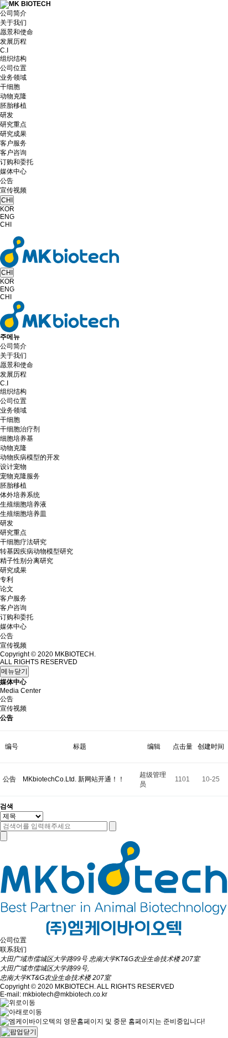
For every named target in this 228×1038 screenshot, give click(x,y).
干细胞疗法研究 (23, 542)
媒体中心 (13, 171)
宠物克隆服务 (20, 476)
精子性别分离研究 (26, 561)
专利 (6, 579)
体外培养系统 (20, 495)
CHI (7, 200)
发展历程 (13, 41)
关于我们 (13, 23)
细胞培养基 (16, 438)
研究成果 (13, 134)
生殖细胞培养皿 (23, 514)
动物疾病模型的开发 (30, 457)
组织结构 (13, 58)
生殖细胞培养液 (23, 504)
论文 (6, 589)
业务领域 (13, 77)
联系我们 (13, 949)
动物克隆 (13, 96)
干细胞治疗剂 (20, 429)
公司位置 (13, 68)
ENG (7, 217)
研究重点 (13, 124)
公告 (6, 181)
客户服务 (13, 143)
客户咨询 (13, 153)
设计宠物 (13, 467)
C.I (4, 50)
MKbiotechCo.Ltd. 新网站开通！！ (74, 779)
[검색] (112, 826)
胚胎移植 (13, 105)
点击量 (183, 746)
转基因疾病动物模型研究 (36, 551)
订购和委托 (16, 162)
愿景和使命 (16, 32)
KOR (7, 209)
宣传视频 (13, 190)
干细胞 (10, 87)
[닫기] (3, 836)
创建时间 (211, 746)
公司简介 (13, 13)
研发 (6, 115)
